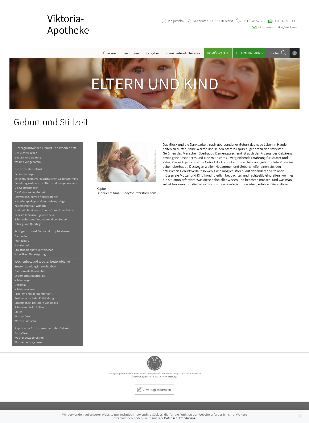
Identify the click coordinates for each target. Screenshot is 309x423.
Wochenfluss (22, 316)
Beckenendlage (24, 174)
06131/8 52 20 (253, 21)
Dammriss (21, 236)
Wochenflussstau (25, 321)
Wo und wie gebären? (28, 162)
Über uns (109, 53)
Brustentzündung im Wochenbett (35, 266)
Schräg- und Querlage (28, 224)
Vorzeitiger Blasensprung (30, 254)
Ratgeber (152, 53)
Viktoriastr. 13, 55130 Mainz (213, 21)
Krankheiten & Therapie (183, 53)
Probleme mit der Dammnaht (33, 294)
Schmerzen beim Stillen (29, 307)
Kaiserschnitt (23, 245)
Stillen (18, 312)
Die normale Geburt (28, 169)
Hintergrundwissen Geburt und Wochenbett (45, 148)
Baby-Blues (22, 333)
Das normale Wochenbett (30, 271)
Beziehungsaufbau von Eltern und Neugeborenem (46, 183)
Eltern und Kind (249, 53)
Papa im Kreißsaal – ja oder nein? (35, 215)
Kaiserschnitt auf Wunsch (30, 206)
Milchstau (20, 285)
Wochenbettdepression (29, 337)
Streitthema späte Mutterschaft (34, 250)
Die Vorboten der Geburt (30, 192)
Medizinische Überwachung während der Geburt (44, 210)
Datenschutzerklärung (179, 418)
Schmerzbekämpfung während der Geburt (41, 219)
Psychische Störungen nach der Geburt (42, 328)
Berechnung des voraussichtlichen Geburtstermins (46, 179)
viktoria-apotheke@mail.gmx (277, 27)
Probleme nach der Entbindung (34, 298)
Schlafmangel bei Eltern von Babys (36, 303)
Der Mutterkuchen (26, 153)
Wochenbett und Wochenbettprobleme (42, 261)
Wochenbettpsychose (28, 342)
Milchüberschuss (25, 289)
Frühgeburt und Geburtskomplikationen (43, 231)
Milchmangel (22, 280)
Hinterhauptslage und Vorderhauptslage (40, 201)
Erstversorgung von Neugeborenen (36, 197)
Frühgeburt (22, 240)
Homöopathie (218, 53)
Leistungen (131, 53)
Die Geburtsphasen (26, 188)
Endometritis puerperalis (30, 276)
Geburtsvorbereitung (28, 157)
